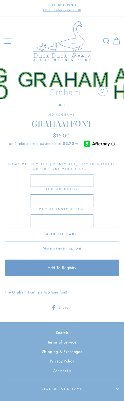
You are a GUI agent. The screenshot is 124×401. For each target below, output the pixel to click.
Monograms (62, 114)
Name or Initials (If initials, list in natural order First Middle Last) (62, 166)
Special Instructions (62, 209)
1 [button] (60, 105)
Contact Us (62, 371)
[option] (62, 8)
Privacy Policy (62, 361)
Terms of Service (62, 342)
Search (62, 332)
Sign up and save (62, 389)
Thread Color (62, 189)
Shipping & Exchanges (62, 351)
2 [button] (65, 105)
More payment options (62, 248)
